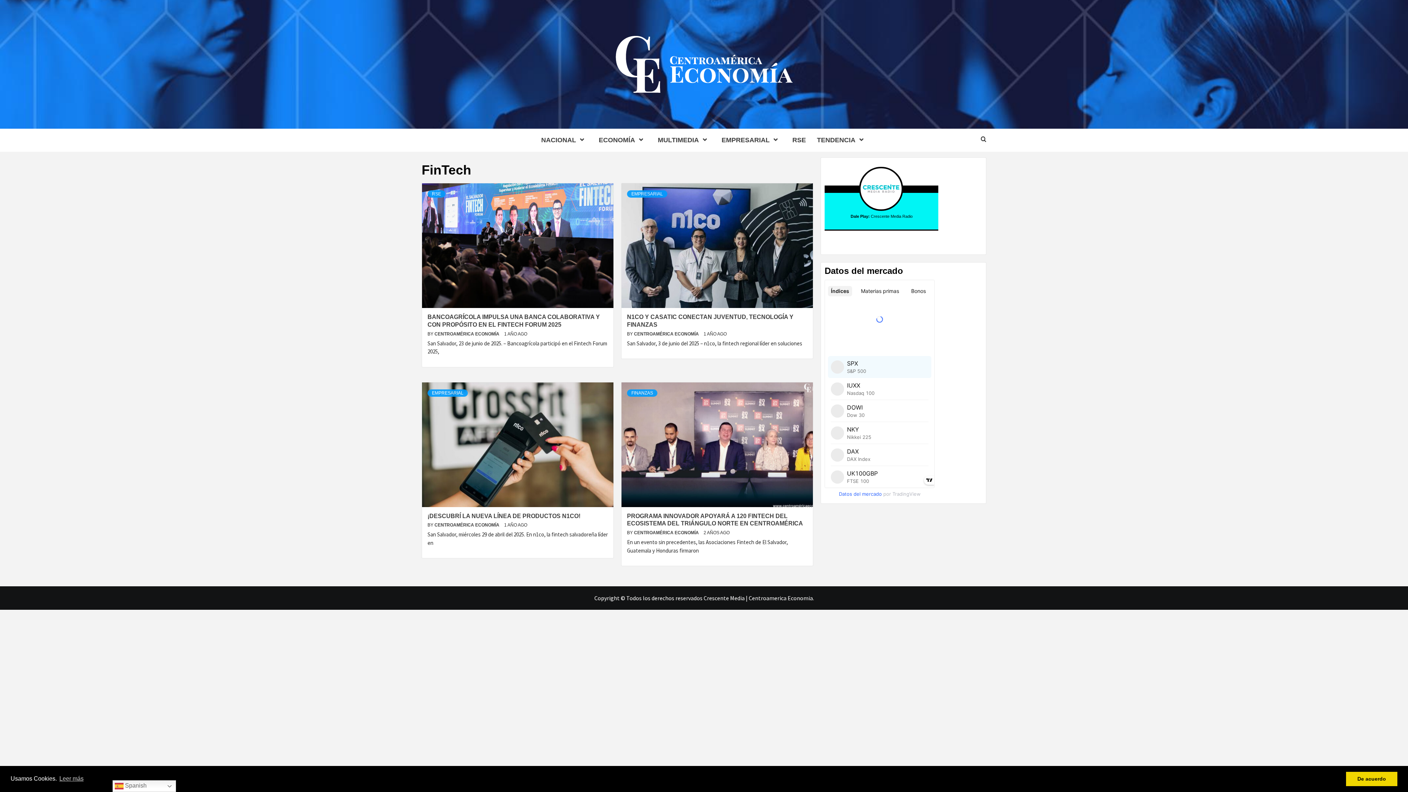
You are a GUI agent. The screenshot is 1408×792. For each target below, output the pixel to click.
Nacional (558, 140)
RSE (799, 140)
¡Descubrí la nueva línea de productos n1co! (504, 516)
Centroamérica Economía (467, 334)
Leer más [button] (71, 779)
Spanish (135, 785)
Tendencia (836, 140)
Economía (617, 140)
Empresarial (746, 140)
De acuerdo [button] (1371, 779)
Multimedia (678, 140)
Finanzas (642, 393)
